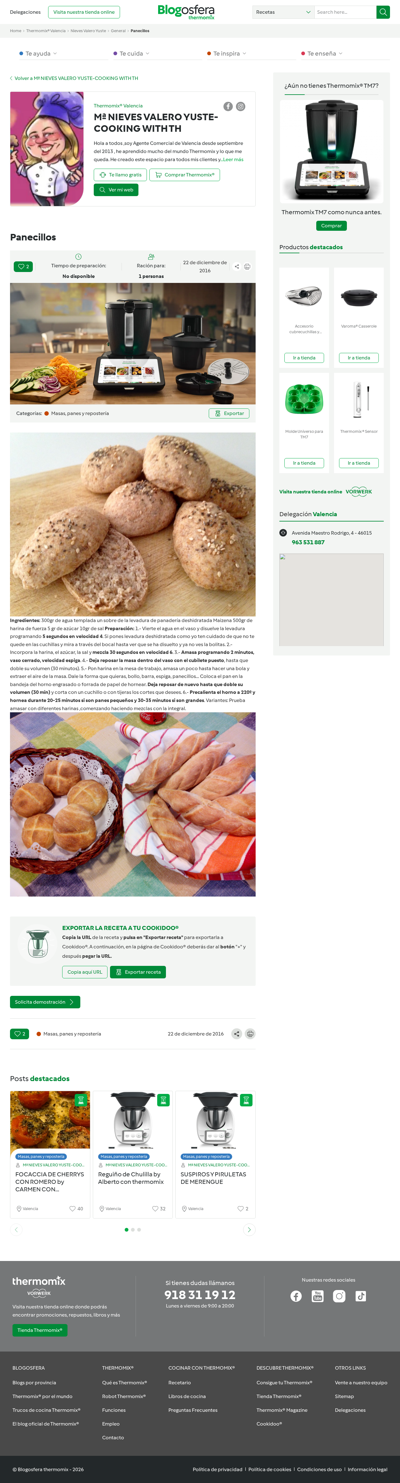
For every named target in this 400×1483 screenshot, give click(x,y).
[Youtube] (318, 1296)
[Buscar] (383, 12)
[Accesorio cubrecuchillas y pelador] (304, 294)
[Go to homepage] (186, 12)
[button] (283, 12)
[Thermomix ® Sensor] (359, 399)
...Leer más (231, 159)
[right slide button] (249, 1229)
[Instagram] (339, 1296)
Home (15, 30)
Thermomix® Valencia (46, 30)
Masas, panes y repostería (41, 1156)
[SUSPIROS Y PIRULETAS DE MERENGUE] (215, 1127)
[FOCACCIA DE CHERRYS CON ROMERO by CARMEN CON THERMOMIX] (50, 1127)
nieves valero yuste (88, 30)
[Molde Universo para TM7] (304, 399)
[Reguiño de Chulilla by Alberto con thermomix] (133, 1127)
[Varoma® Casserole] (359, 294)
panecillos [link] (140, 30)
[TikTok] (361, 1296)
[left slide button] (16, 1229)
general (118, 30)
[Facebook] (296, 1296)
